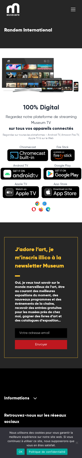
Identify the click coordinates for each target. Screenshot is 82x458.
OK (21, 451)
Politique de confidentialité (47, 451)
